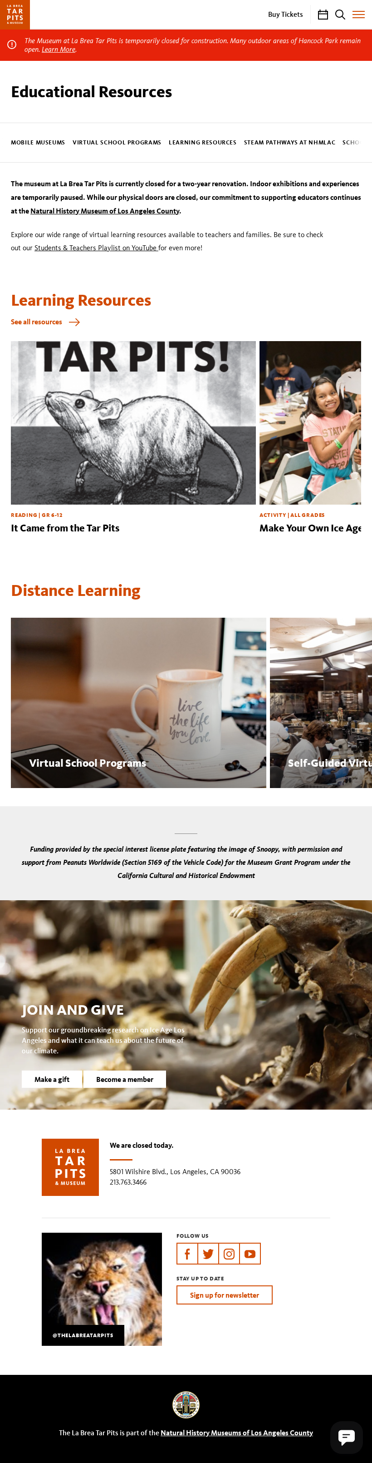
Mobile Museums (38, 142)
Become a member (124, 1079)
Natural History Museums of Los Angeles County (237, 1432)
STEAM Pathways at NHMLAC (290, 142)
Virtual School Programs (117, 142)
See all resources (36, 321)
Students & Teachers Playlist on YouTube (96, 247)
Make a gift (51, 1079)
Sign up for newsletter (224, 1294)
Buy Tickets (285, 14)
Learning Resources (203, 142)
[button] (346, 1437)
